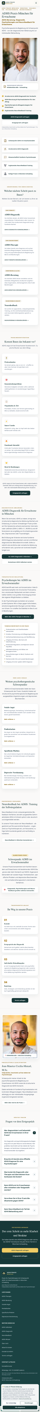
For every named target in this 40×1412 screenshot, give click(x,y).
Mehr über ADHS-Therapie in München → (18, 617)
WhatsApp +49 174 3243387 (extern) (13, 1370)
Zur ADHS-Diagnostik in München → (20, 556)
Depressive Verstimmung (10, 1316)
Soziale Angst (6, 1304)
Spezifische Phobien (8, 1312)
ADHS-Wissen (6, 1339)
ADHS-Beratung (7, 1300)
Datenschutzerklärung (25, 1399)
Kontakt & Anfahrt (7, 1351)
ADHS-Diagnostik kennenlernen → (17, 229)
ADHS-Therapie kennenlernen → (16, 260)
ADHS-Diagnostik (7, 1331)
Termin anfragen (20, 1000)
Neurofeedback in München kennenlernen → (19, 840)
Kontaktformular (7, 1366)
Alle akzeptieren (20, 1407)
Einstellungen (29, 1403)
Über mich (5, 1343)
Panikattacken (6, 1308)
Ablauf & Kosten (7, 1347)
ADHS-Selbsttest (7, 1327)
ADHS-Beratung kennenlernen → (16, 290)
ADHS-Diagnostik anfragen (20, 117)
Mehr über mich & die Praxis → (14, 1103)
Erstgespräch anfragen (20, 123)
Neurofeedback (6, 1335)
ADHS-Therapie (6, 1296)
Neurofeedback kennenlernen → (16, 320)
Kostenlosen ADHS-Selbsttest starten (20, 562)
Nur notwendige (11, 1403)
